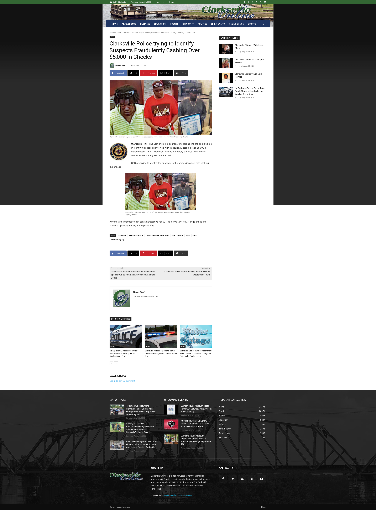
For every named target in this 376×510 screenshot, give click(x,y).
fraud (195, 235)
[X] (260, 2)
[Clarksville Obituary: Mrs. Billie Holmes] (226, 78)
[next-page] (116, 363)
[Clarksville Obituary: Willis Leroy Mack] (226, 49)
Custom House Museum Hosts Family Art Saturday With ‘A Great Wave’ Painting (196, 409)
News (119, 32)
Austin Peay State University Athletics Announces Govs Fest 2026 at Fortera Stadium (195, 424)
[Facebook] (244, 2)
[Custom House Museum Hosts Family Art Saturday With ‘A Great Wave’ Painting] (171, 410)
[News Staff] (112, 65)
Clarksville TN (177, 235)
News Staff (121, 65)
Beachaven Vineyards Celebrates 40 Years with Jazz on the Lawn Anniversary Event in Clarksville (141, 444)
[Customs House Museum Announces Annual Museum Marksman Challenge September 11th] (171, 439)
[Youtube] (264, 2)
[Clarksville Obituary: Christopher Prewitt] (226, 63)
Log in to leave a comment (122, 381)
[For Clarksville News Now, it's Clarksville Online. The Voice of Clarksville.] (126, 476)
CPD (188, 235)
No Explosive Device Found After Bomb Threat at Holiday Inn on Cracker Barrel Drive (123, 353)
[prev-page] (111, 363)
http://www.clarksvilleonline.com (145, 296)
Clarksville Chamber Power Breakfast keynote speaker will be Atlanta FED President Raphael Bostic (133, 274)
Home (112, 32)
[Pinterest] (252, 2)
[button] (262, 23)
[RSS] (256, 2)
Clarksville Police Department (157, 235)
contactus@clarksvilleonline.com (177, 495)
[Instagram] (248, 2)
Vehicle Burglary (117, 239)
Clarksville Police (136, 235)
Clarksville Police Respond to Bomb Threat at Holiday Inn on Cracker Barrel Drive (161, 353)
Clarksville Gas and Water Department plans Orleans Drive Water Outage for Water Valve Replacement (196, 353)
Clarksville (122, 235)
